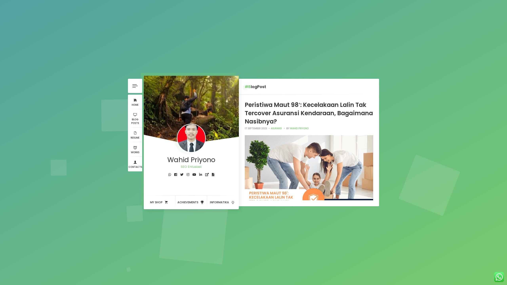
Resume (135, 137)
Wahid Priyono (299, 128)
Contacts (135, 167)
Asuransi (276, 128)
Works (135, 152)
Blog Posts (135, 121)
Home (135, 104)
